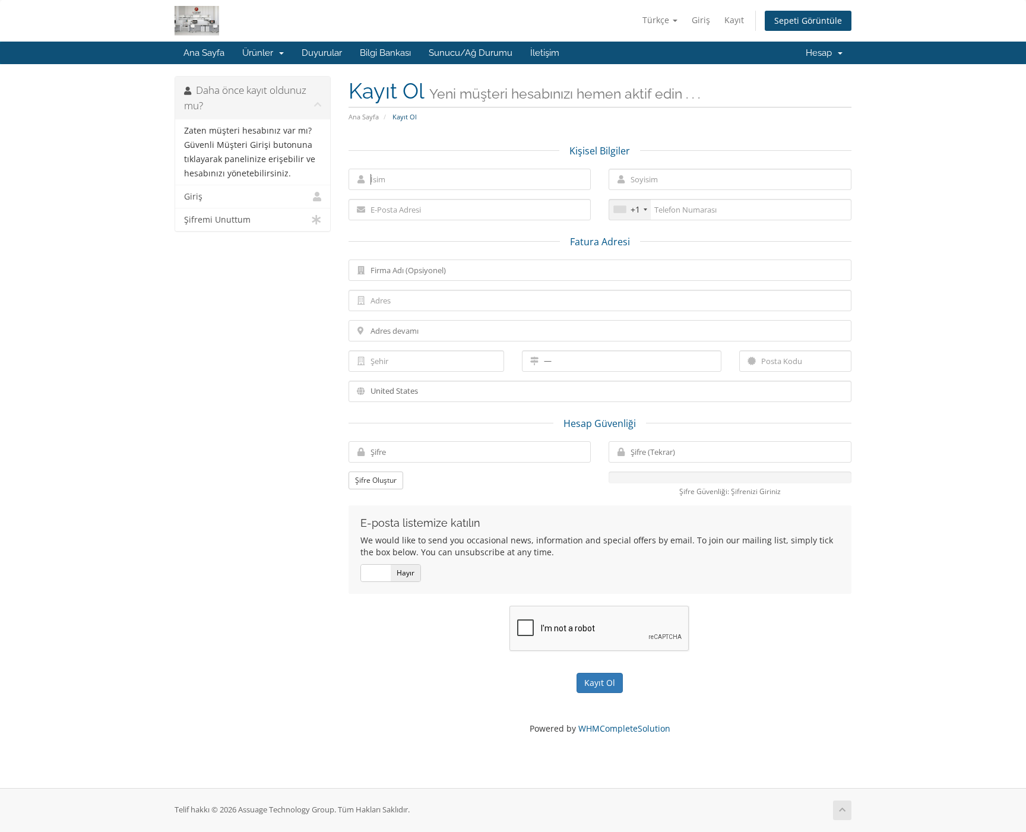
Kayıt (734, 20)
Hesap (821, 53)
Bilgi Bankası (385, 53)
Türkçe (657, 20)
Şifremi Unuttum (217, 219)
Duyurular (322, 53)
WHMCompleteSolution (624, 728)
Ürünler (260, 53)
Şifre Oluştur (376, 480)
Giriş (701, 20)
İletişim (544, 53)
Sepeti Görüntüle (808, 20)
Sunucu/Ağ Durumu (470, 53)
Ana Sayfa (203, 53)
